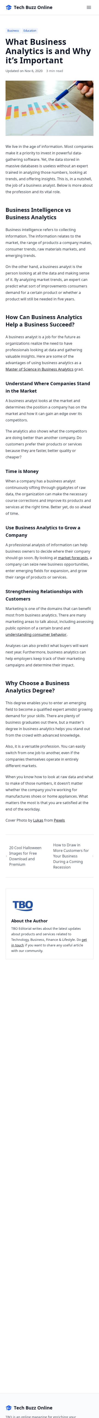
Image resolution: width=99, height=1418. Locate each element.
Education (29, 31)
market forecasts (73, 557)
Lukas (38, 820)
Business (13, 31)
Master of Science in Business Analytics (39, 369)
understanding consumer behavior (36, 634)
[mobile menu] (88, 7)
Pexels (59, 820)
